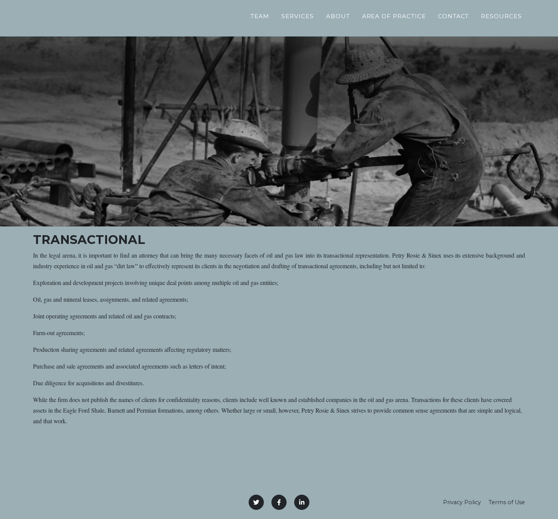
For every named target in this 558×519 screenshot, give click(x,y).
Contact (453, 16)
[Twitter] (256, 502)
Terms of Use (507, 502)
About (338, 16)
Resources (501, 16)
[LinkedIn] (301, 502)
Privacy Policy (462, 502)
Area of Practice (394, 16)
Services (297, 16)
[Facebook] (279, 502)
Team (260, 16)
